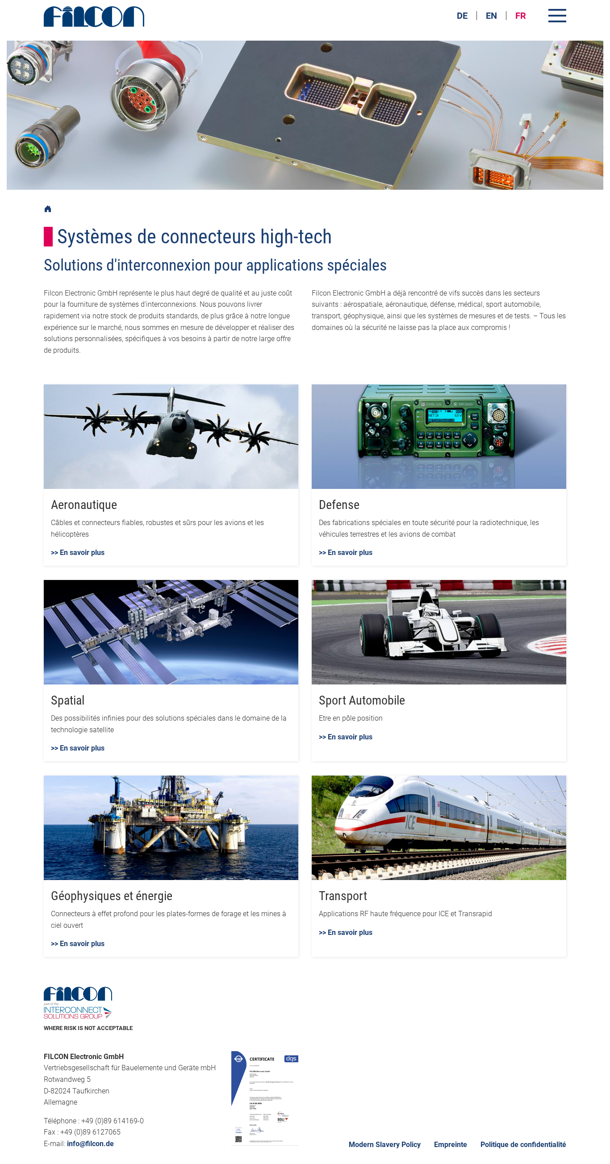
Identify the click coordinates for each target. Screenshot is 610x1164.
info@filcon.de (90, 1143)
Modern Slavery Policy (385, 1144)
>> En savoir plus (77, 552)
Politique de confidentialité (523, 1144)
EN (491, 15)
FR (520, 15)
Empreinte (450, 1144)
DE (462, 15)
